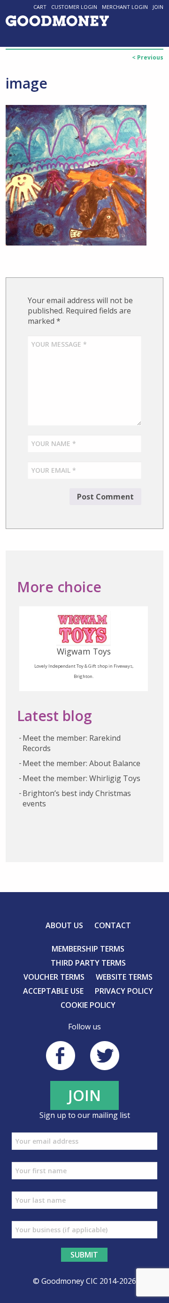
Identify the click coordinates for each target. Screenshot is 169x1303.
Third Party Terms (88, 963)
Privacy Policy (124, 991)
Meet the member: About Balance (81, 763)
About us (64, 925)
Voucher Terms (53, 977)
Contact (112, 925)
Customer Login (74, 6)
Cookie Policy (88, 1005)
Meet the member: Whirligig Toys (81, 778)
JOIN (84, 1095)
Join (158, 6)
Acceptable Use (53, 991)
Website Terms (124, 977)
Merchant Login (125, 6)
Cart (39, 6)
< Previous (147, 57)
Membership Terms (88, 949)
